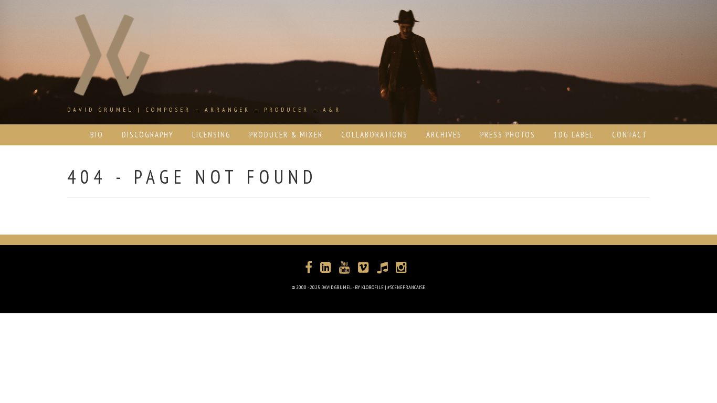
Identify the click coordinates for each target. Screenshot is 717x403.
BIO (96, 135)
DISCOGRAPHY (148, 135)
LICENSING (211, 135)
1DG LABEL (574, 135)
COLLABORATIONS (374, 135)
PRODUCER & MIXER (286, 135)
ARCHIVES (444, 135)
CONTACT (629, 135)
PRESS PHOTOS (507, 135)
